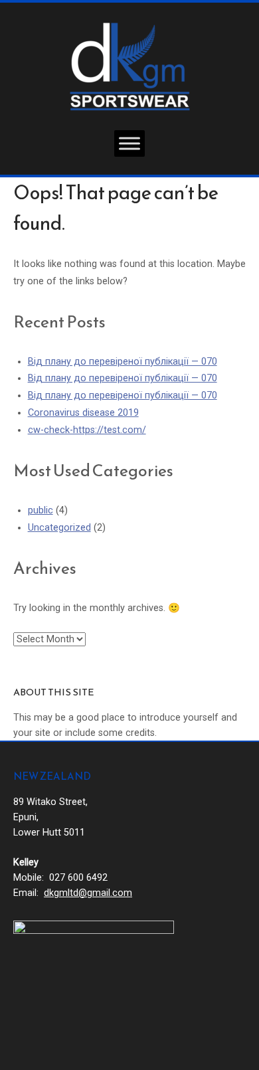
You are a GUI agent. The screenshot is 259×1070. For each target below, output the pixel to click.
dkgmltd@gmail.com (88, 893)
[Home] (130, 66)
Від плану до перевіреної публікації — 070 (122, 361)
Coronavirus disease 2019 (83, 412)
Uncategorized (59, 527)
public (40, 510)
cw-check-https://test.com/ (87, 430)
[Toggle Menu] (129, 143)
